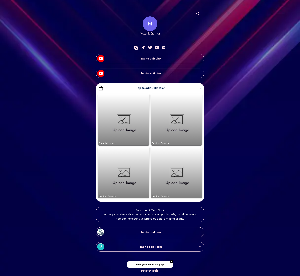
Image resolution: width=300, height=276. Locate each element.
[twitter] (150, 47)
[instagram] (136, 47)
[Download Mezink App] (150, 270)
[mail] (164, 47)
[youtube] (157, 47)
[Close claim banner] (171, 260)
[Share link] (198, 13)
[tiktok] (143, 47)
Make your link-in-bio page (150, 263)
